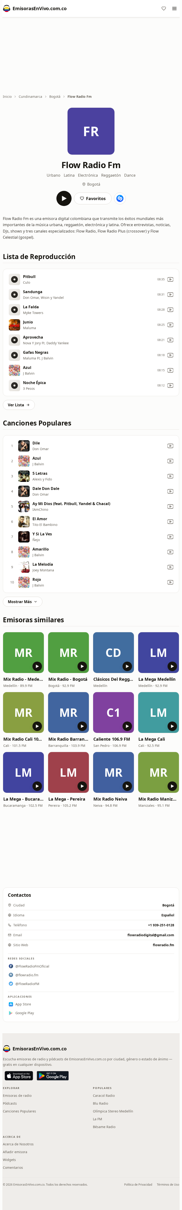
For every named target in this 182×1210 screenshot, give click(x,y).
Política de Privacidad (138, 1185)
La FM (97, 1119)
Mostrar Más (20, 601)
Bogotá (54, 96)
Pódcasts (10, 1103)
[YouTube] (170, 279)
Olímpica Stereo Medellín (113, 1111)
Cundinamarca (30, 96)
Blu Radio (100, 1103)
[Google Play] (53, 1075)
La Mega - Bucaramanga (23, 799)
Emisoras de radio (17, 1095)
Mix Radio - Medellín (23, 679)
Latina (69, 175)
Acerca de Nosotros (18, 1144)
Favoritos (96, 198)
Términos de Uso (168, 1185)
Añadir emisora (15, 1152)
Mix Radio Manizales (158, 799)
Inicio (7, 96)
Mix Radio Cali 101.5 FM (23, 739)
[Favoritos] (164, 8)
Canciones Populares (19, 1111)
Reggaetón (111, 175)
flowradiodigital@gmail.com (150, 935)
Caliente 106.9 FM (111, 739)
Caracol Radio (104, 1095)
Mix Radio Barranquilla (68, 739)
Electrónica (88, 175)
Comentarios (13, 1167)
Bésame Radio (104, 1127)
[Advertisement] (91, 56)
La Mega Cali (151, 739)
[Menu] (174, 8)
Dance (130, 175)
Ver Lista (16, 405)
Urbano (53, 175)
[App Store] (19, 1075)
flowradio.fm (163, 945)
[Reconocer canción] (120, 198)
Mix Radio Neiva (110, 799)
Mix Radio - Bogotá (67, 679)
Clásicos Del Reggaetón (113, 679)
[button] (23, 652)
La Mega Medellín (157, 679)
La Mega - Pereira (66, 799)
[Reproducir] (64, 198)
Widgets (9, 1159)
